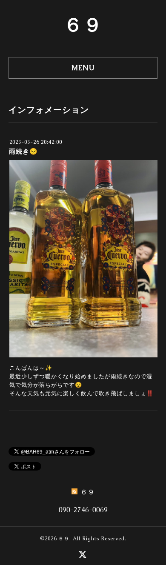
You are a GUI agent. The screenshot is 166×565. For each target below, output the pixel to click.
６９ (83, 24)
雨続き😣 (23, 151)
